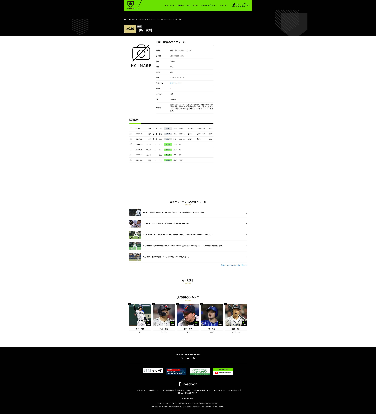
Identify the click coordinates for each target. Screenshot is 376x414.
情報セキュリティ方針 (184, 390)
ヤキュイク (224, 5)
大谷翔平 (180, 5)
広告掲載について (154, 390)
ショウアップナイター (209, 5)
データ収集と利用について (202, 390)
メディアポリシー (219, 390)
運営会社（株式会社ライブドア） (188, 393)
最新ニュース (169, 5)
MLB (188, 5)
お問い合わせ (141, 390)
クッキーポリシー (233, 390)
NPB (195, 5)
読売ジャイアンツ (175, 83)
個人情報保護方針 (168, 390)
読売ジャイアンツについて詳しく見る (233, 265)
